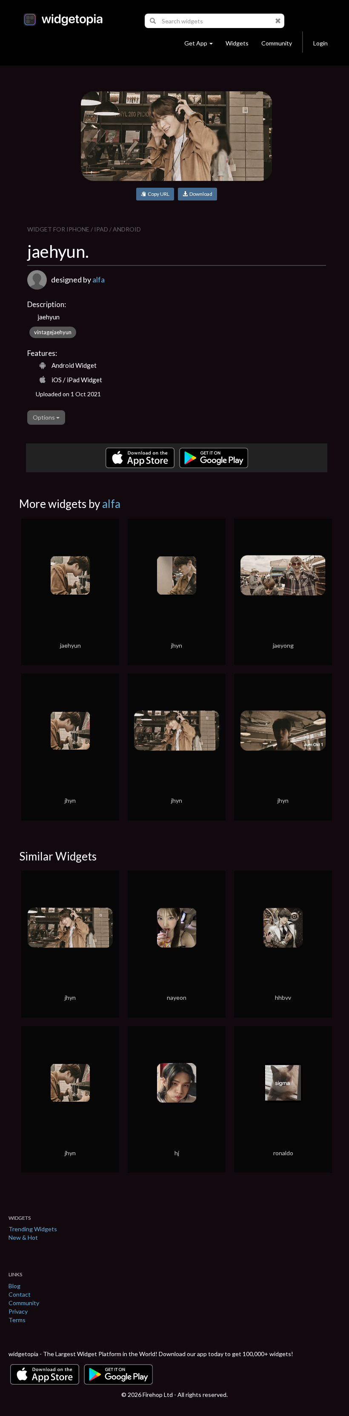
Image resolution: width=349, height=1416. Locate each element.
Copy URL (157, 194)
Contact (20, 1294)
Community (276, 43)
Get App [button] (195, 43)
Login (320, 43)
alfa (98, 279)
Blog (14, 1285)
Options (44, 417)
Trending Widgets (33, 1229)
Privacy (18, 1311)
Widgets (237, 43)
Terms (17, 1319)
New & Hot (23, 1237)
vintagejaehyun (53, 332)
